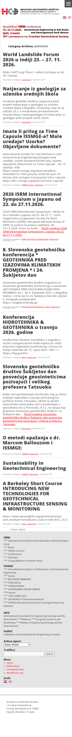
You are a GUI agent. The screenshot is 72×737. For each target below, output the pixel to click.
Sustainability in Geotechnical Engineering (34, 465)
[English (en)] (69, 17)
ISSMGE (25, 185)
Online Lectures (16, 550)
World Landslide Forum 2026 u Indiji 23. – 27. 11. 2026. (32, 59)
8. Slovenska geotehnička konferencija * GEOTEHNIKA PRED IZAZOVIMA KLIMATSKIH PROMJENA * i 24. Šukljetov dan (34, 262)
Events (11, 576)
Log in (10, 662)
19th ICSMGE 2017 (17, 596)
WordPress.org (15, 672)
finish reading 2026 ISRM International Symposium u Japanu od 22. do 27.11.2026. (35, 231)
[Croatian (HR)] (64, 17)
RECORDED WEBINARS (19, 579)
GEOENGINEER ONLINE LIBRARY (24, 589)
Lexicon (12, 592)
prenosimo (26, 80)
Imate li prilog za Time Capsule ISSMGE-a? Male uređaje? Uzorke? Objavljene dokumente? (32, 139)
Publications (14, 582)
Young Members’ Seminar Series (25, 560)
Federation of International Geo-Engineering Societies (32, 634)
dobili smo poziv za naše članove (35, 239)
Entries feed (13, 666)
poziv (31, 185)
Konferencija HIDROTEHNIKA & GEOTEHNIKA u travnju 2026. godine (30, 324)
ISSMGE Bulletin (16, 586)
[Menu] (68, 3)
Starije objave (16, 529)
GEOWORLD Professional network (26, 599)
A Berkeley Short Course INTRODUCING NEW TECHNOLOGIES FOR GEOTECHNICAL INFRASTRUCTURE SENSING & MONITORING (35, 496)
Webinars (26, 619)
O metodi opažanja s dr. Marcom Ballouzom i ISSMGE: (31, 442)
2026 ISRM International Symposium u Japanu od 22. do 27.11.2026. (32, 199)
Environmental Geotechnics (33, 307)
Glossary (13, 557)
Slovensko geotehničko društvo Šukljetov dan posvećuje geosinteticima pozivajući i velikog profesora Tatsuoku (34, 376)
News (11, 547)
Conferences (15, 554)
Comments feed (15, 669)
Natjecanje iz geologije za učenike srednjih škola (34, 91)
